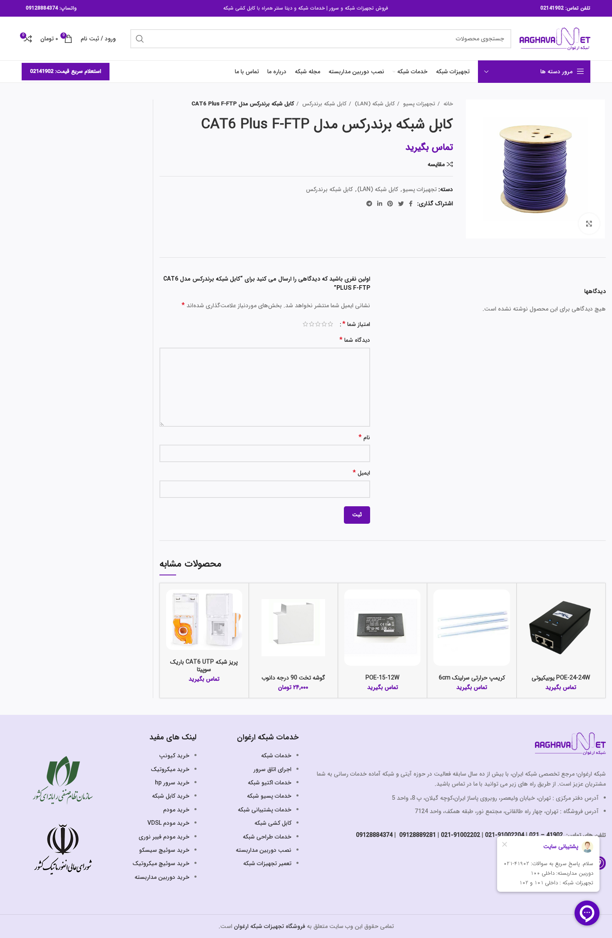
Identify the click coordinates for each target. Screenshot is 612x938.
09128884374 (42, 8)
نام (364, 438)
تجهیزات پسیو (418, 104)
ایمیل (361, 473)
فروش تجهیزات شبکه (366, 8)
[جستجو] (139, 38)
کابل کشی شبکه (239, 8)
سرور (334, 8)
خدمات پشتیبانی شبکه (264, 809)
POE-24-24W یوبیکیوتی (561, 677)
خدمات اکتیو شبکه (269, 782)
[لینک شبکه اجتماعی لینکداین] (380, 203)
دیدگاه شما (354, 340)
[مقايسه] (529, 603)
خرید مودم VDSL (168, 823)
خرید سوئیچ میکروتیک (160, 863)
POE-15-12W (382, 677)
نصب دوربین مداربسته (263, 850)
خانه (447, 104)
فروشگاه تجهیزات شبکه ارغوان (269, 926)
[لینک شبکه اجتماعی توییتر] (401, 203)
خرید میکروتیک (170, 769)
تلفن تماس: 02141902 (565, 8)
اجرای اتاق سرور (272, 769)
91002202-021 (460, 835)
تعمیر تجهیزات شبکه (267, 863)
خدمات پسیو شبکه (269, 796)
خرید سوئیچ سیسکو (164, 850)
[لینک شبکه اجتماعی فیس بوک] (410, 203)
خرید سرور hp (172, 782)
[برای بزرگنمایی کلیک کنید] (589, 223)
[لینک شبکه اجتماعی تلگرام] (369, 203)
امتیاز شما (356, 324)
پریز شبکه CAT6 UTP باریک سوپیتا (204, 665)
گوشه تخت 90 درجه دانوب (293, 677)
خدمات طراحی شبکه (267, 836)
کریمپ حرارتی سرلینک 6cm (472, 677)
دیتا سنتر (283, 8)
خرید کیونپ (174, 755)
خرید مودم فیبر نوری (164, 836)
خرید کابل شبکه (170, 796)
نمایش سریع (529, 621)
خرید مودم (176, 809)
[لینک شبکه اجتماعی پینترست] (390, 203)
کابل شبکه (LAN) (374, 104)
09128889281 (417, 835)
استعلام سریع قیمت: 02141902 (65, 71)
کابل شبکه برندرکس (323, 104)
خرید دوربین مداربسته (161, 877)
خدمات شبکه (311, 8)
